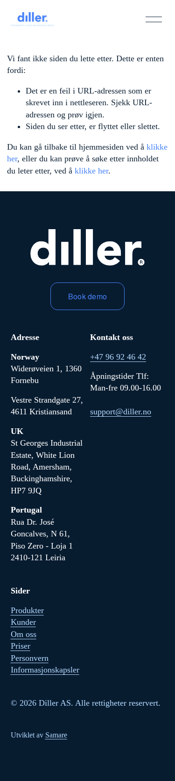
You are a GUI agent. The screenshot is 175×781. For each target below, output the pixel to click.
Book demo (87, 296)
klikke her (91, 170)
